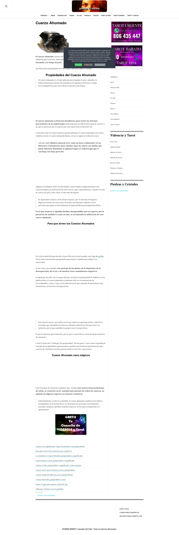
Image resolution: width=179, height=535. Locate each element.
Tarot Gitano (106, 15)
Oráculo (87, 15)
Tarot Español (119, 15)
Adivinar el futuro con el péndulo (49, 489)
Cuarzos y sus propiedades (46, 495)
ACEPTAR (78, 65)
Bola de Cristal (115, 163)
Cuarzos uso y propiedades (119, 191)
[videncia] (71, 424)
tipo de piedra (98, 256)
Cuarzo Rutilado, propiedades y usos (51, 479)
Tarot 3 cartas (133, 15)
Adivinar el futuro (115, 152)
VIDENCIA (44, 15)
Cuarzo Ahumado (51, 22)
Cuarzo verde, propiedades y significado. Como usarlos (58, 465)
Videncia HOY (62, 15)
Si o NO (79, 15)
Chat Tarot (113, 142)
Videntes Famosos (116, 173)
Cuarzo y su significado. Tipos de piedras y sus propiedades (60, 446)
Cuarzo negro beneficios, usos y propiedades (54, 474)
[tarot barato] (126, 55)
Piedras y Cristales (116, 168)
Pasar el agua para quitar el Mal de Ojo (52, 484)
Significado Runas (116, 157)
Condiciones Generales (129, 512)
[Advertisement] (71, 104)
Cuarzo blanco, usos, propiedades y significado (55, 460)
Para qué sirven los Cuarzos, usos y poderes (54, 451)
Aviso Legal (124, 509)
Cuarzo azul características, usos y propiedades (55, 470)
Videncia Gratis (115, 147)
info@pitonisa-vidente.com (131, 516)
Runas (72, 15)
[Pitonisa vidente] (89, 6)
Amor (53, 15)
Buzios (96, 15)
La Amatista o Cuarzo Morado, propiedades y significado (59, 456)
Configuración (88, 65)
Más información (100, 65)
